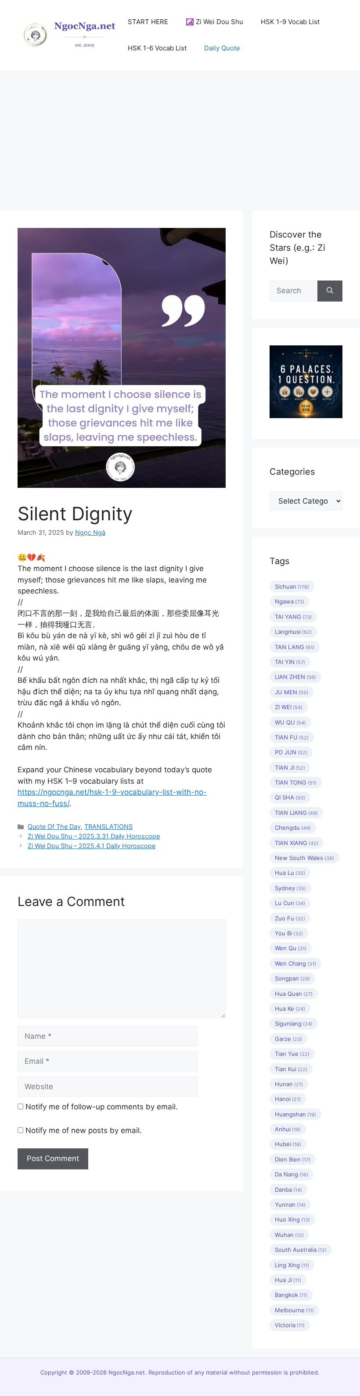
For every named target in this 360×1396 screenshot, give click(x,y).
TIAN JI (290, 767)
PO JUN (291, 752)
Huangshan (295, 1114)
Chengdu (293, 827)
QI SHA (290, 797)
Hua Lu (290, 872)
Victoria (290, 1325)
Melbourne (294, 1310)
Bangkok (291, 1294)
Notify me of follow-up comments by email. (101, 1106)
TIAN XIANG (296, 842)
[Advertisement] (180, 136)
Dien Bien (292, 1159)
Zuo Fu (290, 918)
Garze (288, 1038)
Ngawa (289, 601)
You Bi (289, 933)
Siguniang (294, 1023)
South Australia (301, 1249)
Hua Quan (294, 993)
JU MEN (291, 692)
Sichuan (292, 586)
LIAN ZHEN (295, 676)
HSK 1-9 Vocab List (290, 22)
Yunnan (290, 1204)
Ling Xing (292, 1264)
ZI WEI (288, 706)
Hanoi (288, 1098)
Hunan (289, 1083)
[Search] (329, 291)
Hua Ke (290, 1008)
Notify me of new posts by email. (83, 1130)
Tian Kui (291, 1069)
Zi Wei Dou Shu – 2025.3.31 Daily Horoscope (94, 836)
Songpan (292, 978)
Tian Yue (292, 1053)
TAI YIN (290, 661)
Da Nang (291, 1174)
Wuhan (289, 1234)
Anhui (288, 1129)
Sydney (290, 888)
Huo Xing (292, 1219)
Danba (288, 1189)
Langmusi (293, 631)
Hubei (288, 1143)
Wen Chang (295, 963)
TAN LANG (294, 646)
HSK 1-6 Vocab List (157, 48)
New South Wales (304, 857)
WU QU (290, 722)
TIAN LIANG (296, 812)
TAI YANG (293, 616)
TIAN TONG (296, 782)
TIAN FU (292, 737)
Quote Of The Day (54, 826)
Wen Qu (290, 948)
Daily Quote (222, 48)
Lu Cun (290, 902)
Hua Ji (288, 1279)
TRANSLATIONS (108, 826)
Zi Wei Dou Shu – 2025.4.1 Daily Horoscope (91, 845)
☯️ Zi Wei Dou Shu (214, 22)
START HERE (148, 22)
